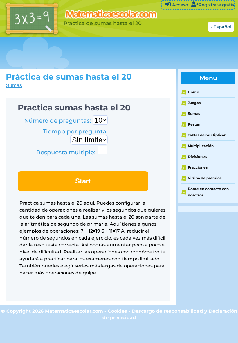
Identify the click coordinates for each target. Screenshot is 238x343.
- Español (221, 27)
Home (193, 92)
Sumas (14, 85)
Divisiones (197, 156)
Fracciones (198, 167)
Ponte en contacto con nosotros (208, 192)
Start (83, 181)
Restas (194, 124)
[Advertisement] (105, 53)
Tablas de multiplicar (207, 135)
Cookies (117, 311)
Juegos (194, 103)
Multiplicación (201, 146)
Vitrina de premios (204, 178)
